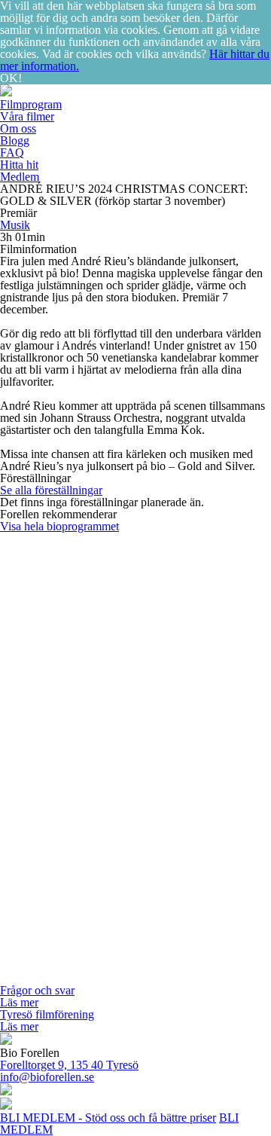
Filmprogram (31, 104)
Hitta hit (19, 164)
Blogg (14, 140)
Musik (15, 224)
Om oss (18, 128)
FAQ (12, 152)
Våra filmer (27, 116)
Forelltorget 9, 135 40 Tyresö (69, 1064)
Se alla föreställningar (51, 490)
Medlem (19, 176)
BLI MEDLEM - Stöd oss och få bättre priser (108, 1117)
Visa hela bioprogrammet (59, 526)
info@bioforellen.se (47, 1076)
